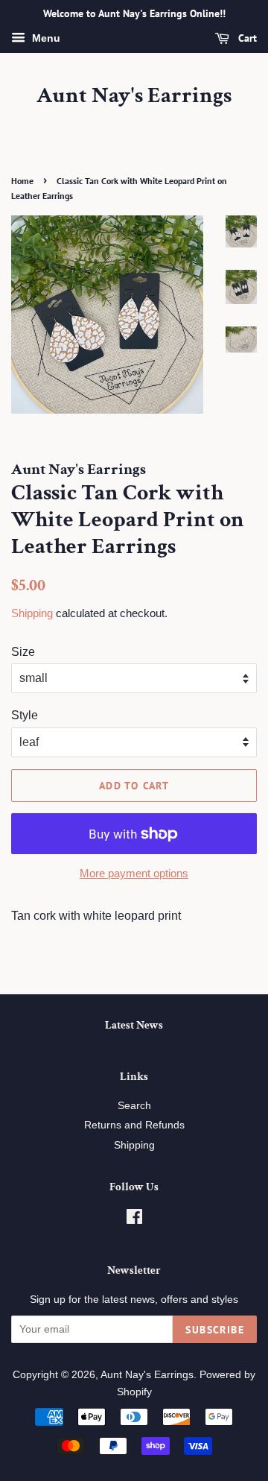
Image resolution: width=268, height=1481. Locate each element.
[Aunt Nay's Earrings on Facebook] (134, 1219)
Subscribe (214, 1329)
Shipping (32, 613)
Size (23, 651)
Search (134, 1105)
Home (22, 180)
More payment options (134, 873)
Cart (246, 38)
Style (24, 715)
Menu (44, 38)
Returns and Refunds (134, 1125)
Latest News (134, 1025)
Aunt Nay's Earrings (134, 96)
